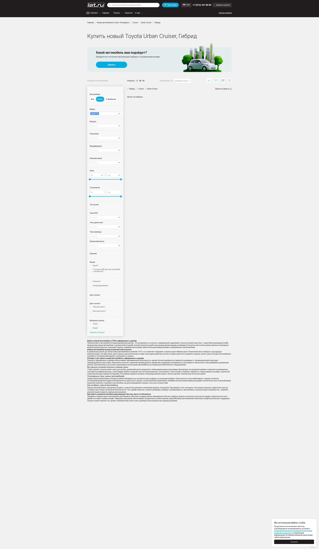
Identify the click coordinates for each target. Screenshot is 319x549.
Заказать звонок (223, 5)
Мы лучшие (170, 5)
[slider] (90, 179)
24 (140, 81)
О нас (137, 13)
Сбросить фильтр (222, 89)
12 (137, 81)
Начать (112, 65)
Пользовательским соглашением (287, 531)
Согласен (294, 542)
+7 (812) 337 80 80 (202, 5)
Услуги (117, 13)
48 (143, 81)
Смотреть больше (97, 332)
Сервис (105, 13)
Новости (129, 13)
